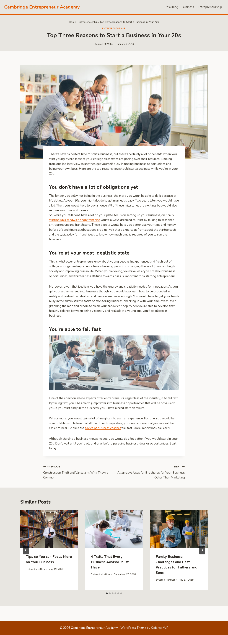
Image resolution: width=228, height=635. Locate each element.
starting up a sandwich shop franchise (74, 220)
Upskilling (171, 7)
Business (188, 7)
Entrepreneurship (210, 7)
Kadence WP (159, 628)
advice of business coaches (103, 428)
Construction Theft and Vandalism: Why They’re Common (75, 472)
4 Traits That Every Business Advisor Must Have (110, 562)
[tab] (107, 593)
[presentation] (49, 529)
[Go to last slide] (26, 550)
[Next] (202, 550)
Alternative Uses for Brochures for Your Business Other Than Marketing (151, 472)
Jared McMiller (105, 44)
